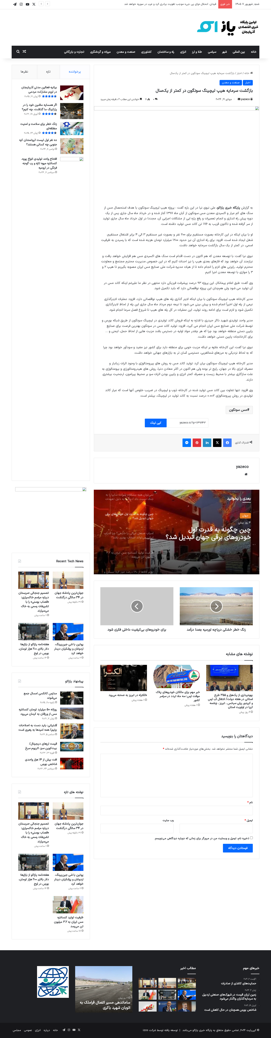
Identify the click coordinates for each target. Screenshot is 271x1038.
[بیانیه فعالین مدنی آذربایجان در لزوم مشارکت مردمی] (71, 92)
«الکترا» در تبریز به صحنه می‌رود (128, 695)
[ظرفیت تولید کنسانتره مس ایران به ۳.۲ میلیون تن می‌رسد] (68, 904)
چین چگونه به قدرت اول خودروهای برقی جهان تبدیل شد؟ (208, 533)
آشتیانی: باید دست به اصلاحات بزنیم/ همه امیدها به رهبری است (37, 727)
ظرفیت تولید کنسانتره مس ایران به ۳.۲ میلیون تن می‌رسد (68, 922)
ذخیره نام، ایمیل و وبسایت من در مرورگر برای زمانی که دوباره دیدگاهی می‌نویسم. (201, 838)
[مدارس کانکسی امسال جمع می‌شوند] (71, 698)
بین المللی (239, 52)
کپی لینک (155, 423)
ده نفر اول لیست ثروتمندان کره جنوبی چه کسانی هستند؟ (38, 142)
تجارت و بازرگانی (74, 52)
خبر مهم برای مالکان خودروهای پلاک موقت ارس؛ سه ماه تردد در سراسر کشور (178, 696)
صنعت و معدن (126, 52)
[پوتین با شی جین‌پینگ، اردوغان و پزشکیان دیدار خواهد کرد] (68, 631)
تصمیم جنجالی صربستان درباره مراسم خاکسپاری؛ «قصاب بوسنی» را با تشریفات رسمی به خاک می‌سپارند (33, 602)
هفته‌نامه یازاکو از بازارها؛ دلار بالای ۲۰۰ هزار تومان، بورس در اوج (34, 649)
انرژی (183, 52)
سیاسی (212, 52)
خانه (253, 52)
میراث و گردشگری (100, 52)
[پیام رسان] (187, 443)
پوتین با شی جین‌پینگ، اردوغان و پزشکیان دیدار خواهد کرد (68, 649)
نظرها (24, 71)
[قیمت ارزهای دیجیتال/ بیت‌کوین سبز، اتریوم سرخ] (71, 746)
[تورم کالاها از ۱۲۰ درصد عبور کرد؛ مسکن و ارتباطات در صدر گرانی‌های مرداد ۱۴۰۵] (148, 1006)
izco (145, 1030)
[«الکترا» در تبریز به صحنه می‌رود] (123, 678)
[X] (217, 443)
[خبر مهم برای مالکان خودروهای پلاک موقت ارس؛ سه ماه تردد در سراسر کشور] (176, 676)
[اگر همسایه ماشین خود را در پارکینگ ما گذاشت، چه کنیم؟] (71, 111)
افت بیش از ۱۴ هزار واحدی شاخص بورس (41, 762)
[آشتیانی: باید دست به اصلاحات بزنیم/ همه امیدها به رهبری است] (71, 731)
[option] (176, 532)
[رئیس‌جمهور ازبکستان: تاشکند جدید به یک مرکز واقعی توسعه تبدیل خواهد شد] (187, 983)
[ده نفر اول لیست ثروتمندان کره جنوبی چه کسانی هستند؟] (71, 146)
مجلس (17, 1030)
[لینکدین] (207, 443)
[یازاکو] (227, 27)
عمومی (28, 1030)
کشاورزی (146, 52)
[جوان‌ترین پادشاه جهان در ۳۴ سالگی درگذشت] (68, 580)
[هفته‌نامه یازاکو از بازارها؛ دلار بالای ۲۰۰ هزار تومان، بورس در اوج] (33, 631)
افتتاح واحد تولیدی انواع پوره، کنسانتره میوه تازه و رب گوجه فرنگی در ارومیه (39, 163)
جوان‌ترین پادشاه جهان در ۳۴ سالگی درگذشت (69, 595)
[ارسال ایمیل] (239, 99)
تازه (48, 71)
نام (250, 802)
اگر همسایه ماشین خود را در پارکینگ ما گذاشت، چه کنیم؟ (39, 107)
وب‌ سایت (168, 820)
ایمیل (249, 820)
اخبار (239, 73)
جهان (245, 516)
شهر (224, 52)
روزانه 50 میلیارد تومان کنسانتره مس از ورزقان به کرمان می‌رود (38, 711)
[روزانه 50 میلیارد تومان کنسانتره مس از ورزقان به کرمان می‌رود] (71, 713)
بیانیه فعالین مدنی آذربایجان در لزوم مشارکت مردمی (39, 89)
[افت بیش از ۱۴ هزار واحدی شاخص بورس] (71, 763)
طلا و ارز (197, 52)
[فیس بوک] (227, 443)
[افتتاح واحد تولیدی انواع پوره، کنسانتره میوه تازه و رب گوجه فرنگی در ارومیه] (71, 315)
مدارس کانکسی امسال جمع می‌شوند (40, 695)
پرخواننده (75, 71)
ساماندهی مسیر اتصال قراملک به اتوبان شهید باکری (105, 1005)
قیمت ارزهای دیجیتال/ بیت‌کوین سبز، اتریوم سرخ (41, 746)
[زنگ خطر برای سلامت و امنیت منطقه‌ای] (71, 128)
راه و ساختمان (166, 52)
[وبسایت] (246, 474)
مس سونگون (238, 409)
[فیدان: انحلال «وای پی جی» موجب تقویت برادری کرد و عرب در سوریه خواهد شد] (187, 1006)
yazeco (245, 99)
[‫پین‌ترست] (197, 443)
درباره (47, 1030)
